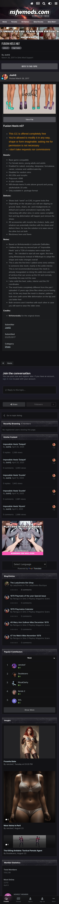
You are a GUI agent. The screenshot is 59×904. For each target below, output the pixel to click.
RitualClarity (23, 682)
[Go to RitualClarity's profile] (14, 683)
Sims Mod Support (25, 57)
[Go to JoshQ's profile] (5, 77)
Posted (19, 78)
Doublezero (23, 673)
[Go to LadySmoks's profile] (7, 584)
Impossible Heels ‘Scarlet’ (14, 475)
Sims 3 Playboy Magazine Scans (36, 599)
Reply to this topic (29, 66)
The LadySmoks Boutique (36, 585)
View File (29, 119)
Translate (37, 568)
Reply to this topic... (16, 390)
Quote (9, 363)
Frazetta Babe (10, 761)
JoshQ (7, 55)
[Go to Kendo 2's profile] (14, 692)
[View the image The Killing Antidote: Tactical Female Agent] (29, 841)
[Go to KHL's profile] (14, 701)
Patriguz (16, 599)
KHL (20, 700)
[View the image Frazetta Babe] (29, 742)
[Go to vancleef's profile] (14, 666)
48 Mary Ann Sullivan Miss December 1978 (29, 622)
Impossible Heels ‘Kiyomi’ (14, 506)
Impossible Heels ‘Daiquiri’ (14, 444)
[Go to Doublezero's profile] (14, 674)
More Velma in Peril (12, 825)
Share (14, 404)
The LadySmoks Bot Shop (21, 583)
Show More (29, 710)
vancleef (21, 665)
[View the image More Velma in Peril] (29, 797)
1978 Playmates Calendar (21, 609)
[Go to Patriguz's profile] (7, 597)
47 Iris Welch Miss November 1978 (25, 635)
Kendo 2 (21, 691)
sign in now (8, 379)
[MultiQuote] (3, 363)
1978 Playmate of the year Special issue (28, 596)
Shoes (7, 347)
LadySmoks (18, 585)
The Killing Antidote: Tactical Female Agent (23, 850)
